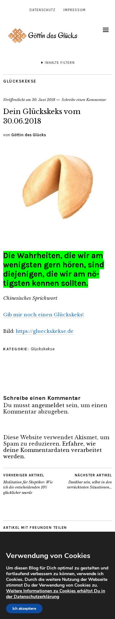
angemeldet (48, 405)
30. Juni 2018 (43, 100)
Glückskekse (19, 81)
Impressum (74, 10)
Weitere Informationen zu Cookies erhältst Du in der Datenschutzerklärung (55, 594)
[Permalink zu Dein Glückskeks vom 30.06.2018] (57, 227)
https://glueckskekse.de (44, 331)
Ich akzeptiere (24, 608)
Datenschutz (42, 10)
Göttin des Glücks (28, 134)
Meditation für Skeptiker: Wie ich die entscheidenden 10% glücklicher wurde (28, 484)
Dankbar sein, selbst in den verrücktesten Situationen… (89, 481)
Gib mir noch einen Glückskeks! (43, 315)
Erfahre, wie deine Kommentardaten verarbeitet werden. (52, 450)
